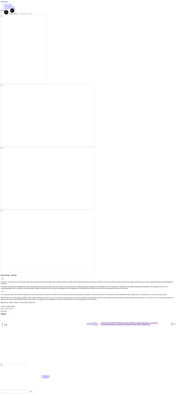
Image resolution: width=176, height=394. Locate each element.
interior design (10, 306)
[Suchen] (31, 391)
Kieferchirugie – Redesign (8, 360)
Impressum (45, 377)
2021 (5, 311)
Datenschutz (46, 376)
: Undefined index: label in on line (131, 323)
